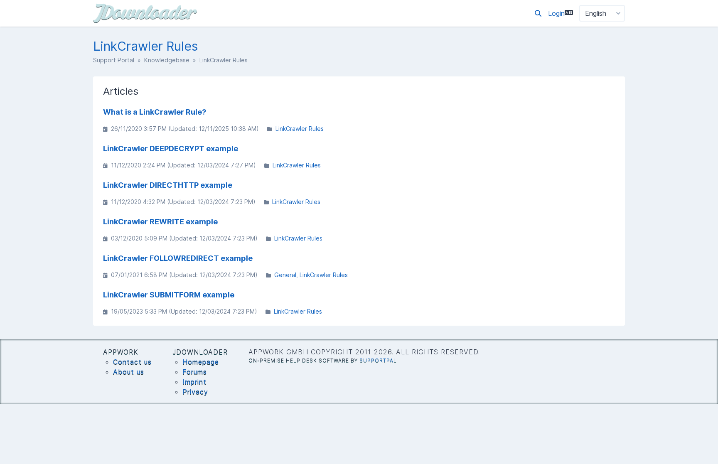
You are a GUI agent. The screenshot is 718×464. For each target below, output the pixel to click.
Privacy (195, 392)
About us (128, 372)
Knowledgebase (166, 60)
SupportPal (378, 360)
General (285, 274)
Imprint (194, 382)
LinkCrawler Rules (299, 128)
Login (556, 13)
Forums (194, 372)
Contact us (132, 362)
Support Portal (113, 60)
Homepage (200, 362)
